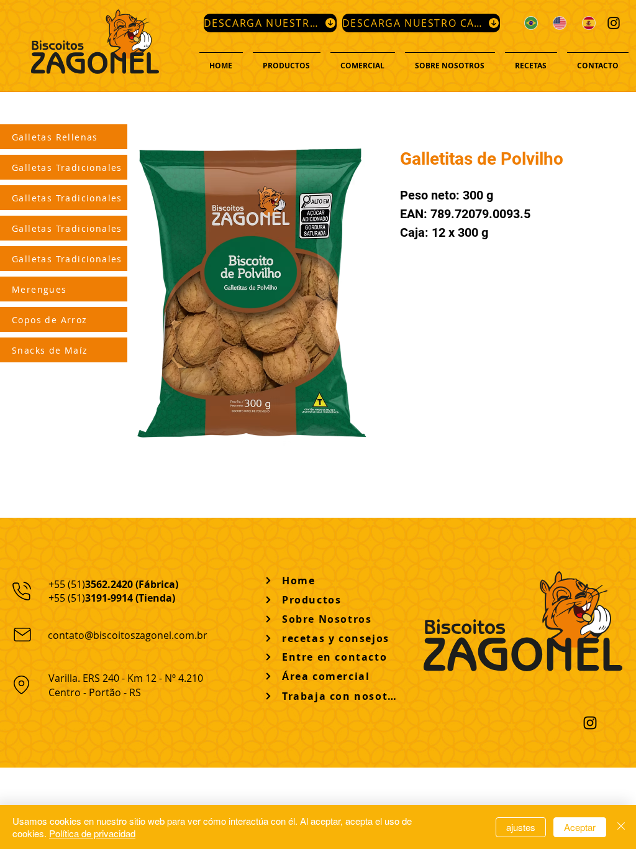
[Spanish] (587, 23)
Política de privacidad (92, 833)
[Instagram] (614, 23)
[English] (558, 23)
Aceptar (580, 826)
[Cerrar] (621, 827)
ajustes (520, 826)
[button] (286, 60)
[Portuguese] (530, 23)
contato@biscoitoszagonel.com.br (127, 635)
